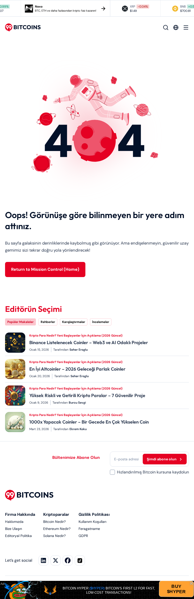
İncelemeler (100, 322)
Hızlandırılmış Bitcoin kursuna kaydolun (153, 472)
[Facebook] (68, 560)
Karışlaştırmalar (73, 322)
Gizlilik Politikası (94, 514)
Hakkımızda (14, 521)
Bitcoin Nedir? (54, 521)
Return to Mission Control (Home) (45, 269)
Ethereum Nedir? (56, 528)
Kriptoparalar (56, 514)
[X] (56, 560)
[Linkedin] (43, 560)
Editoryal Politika (18, 535)
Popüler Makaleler (20, 322)
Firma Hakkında (20, 514)
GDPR (83, 535)
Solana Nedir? (54, 535)
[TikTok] (80, 560)
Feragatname (89, 528)
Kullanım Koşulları (92, 521)
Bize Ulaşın (13, 528)
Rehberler (48, 322)
